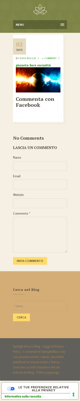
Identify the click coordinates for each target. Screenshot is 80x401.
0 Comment (49, 58)
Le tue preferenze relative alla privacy (43, 388)
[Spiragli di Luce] (40, 9)
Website (18, 195)
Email (16, 176)
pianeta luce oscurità (33, 65)
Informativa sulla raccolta (23, 396)
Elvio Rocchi (28, 58)
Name (17, 157)
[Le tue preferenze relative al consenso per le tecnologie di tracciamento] (73, 394)
